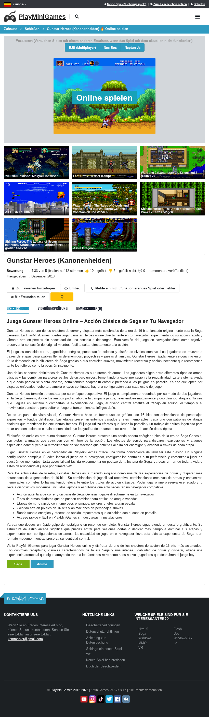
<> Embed (72, 288)
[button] (77, 17)
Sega (18, 564)
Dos (176, 633)
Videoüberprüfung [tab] (53, 308)
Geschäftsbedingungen (103, 625)
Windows (145, 638)
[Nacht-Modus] (61, 296)
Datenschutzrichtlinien (102, 631)
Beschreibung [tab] (18, 308)
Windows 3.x (183, 638)
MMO (142, 643)
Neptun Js (132, 47)
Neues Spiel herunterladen (105, 660)
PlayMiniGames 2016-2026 (69, 690)
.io (175, 643)
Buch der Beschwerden (103, 666)
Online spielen (104, 97)
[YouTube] (83, 699)
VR (140, 647)
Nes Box (110, 47)
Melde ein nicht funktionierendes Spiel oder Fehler (134, 288)
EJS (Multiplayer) (82, 47)
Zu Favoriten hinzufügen (35, 288)
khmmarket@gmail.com (25, 639)
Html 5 (143, 629)
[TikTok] (100, 699)
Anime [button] (42, 564)
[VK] (125, 699)
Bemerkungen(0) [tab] (89, 308)
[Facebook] (117, 699)
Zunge (18, 4)
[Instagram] (92, 699)
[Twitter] (108, 699)
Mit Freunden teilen (29, 296)
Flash (178, 629)
